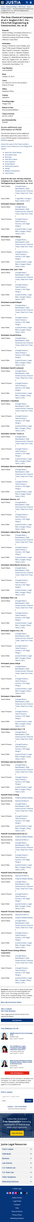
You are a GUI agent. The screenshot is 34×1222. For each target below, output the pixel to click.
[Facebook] (13, 1193)
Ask (27, 201)
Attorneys (8, 157)
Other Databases (9, 1177)
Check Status (9, 173)
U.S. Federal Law (8, 1168)
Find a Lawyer (6, 1092)
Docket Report (10, 164)
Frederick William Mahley (24, 798)
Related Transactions (12, 171)
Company (17, 1204)
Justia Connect (17, 1198)
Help (17, 1208)
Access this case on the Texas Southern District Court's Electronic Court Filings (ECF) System (16, 146)
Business (5, 1158)
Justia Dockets (21, 229)
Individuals (6, 1154)
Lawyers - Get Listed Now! (17, 1106)
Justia (20, 1189)
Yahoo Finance (20, 221)
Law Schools (7, 1163)
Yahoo (22, 201)
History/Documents (12, 166)
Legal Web (20, 198)
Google (27, 198)
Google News (21, 186)
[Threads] (18, 1193)
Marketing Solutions (10, 1181)
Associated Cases (11, 155)
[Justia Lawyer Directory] (27, 1193)
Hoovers (18, 224)
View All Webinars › (17, 1073)
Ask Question (17, 1020)
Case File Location (11, 159)
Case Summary (10, 162)
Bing (17, 201)
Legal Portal (17, 1201)
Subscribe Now (17, 1133)
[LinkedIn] (7, 1193)
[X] (24, 1193)
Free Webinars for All (9, 1029)
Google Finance (21, 219)
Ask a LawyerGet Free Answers (8, 1010)
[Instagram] (16, 1193)
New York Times (27, 193)
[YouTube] (10, 1193)
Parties (7, 168)
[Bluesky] (21, 1193)
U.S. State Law (8, 1172)
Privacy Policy (17, 1215)
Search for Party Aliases (13, 152)
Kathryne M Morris (22, 801)
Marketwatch (20, 189)
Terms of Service (17, 1211)
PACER (3, 140)
